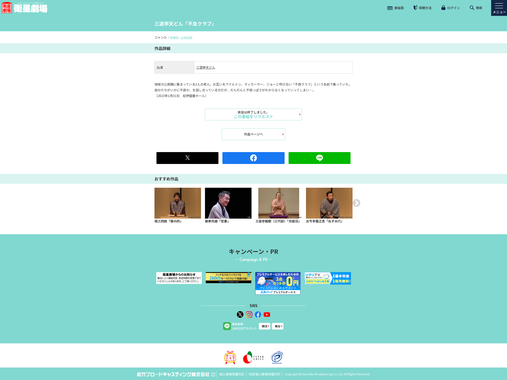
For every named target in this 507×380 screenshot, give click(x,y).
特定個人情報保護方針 (264, 374)
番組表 (399, 7)
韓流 (264, 326)
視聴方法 (425, 7)
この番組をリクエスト (253, 114)
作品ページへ (253, 134)
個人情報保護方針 (232, 374)
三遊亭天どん (205, 67)
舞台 (277, 326)
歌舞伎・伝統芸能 (181, 37)
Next (356, 203)
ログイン (453, 7)
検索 (478, 7)
